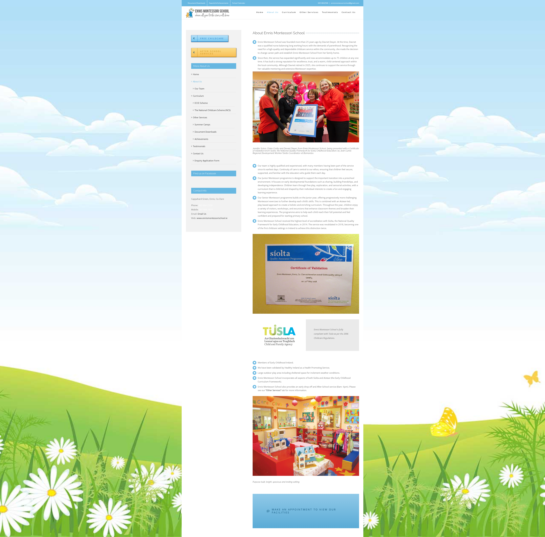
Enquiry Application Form (207, 160)
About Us (197, 81)
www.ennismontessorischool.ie (212, 218)
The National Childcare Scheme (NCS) (212, 110)
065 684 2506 (205, 205)
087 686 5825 (206, 209)
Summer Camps (202, 124)
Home (196, 74)
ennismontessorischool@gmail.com (345, 3)
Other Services (200, 117)
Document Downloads (205, 131)
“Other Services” (273, 390)
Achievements (201, 139)
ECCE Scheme (201, 102)
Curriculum (198, 95)
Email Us (202, 213)
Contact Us (198, 153)
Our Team (199, 88)
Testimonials (199, 146)
